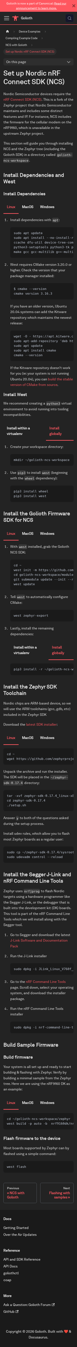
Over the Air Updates (20, 1235)
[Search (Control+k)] (69, 18)
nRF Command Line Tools (46, 982)
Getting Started (16, 1228)
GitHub (9, 1312)
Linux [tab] (11, 207)
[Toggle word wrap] (60, 232)
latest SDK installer (41, 724)
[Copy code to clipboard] (68, 232)
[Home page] (7, 31)
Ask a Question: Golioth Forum (27, 1305)
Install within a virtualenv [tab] (18, 431)
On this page (16, 62)
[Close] (74, 6)
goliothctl (11, 1273)
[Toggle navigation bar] (6, 18)
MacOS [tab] (27, 207)
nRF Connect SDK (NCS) (22, 99)
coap (7, 1280)
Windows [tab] (47, 207)
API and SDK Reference (21, 1259)
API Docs (10, 1266)
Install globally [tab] (55, 431)
